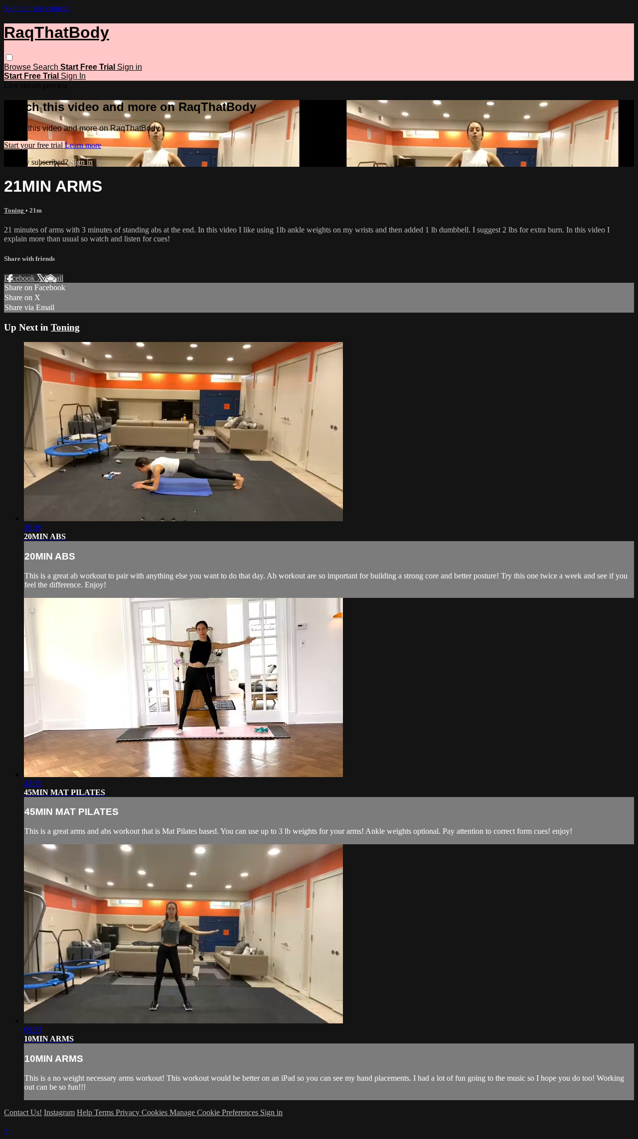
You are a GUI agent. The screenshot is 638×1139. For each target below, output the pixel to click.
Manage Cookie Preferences (214, 1112)
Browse (18, 67)
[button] (9, 57)
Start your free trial (34, 145)
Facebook (20, 278)
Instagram (59, 1112)
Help (85, 1112)
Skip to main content (36, 8)
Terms (105, 1112)
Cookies (155, 1112)
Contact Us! (23, 1112)
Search (46, 67)
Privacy (129, 1112)
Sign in (129, 67)
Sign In (73, 76)
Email (54, 278)
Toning (14, 210)
